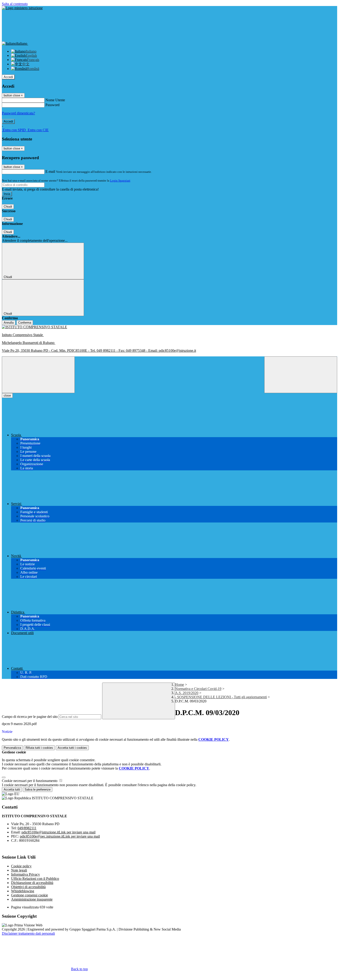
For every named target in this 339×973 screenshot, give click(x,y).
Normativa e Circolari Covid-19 (198, 689)
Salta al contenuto (15, 4)
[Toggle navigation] (38, 374)
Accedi (8, 77)
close (7, 395)
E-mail (50, 171)
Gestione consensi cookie (29, 895)
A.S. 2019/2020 (186, 693)
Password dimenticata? (18, 113)
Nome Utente (55, 100)
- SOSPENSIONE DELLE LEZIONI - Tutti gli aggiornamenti (221, 697)
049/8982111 (27, 828)
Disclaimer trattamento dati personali (28, 933)
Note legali (19, 870)
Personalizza (12, 747)
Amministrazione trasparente (32, 899)
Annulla (9, 322)
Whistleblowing (22, 891)
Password (52, 105)
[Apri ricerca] (300, 374)
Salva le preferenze (38, 789)
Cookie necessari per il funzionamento (30, 781)
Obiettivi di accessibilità (28, 887)
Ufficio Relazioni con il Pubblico (35, 878)
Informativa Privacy (25, 874)
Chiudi (8, 206)
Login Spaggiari (120, 180)
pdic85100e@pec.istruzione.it (60, 836)
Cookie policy (21, 866)
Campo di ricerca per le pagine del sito (30, 717)
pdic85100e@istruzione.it (58, 832)
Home (179, 684)
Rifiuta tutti (39, 747)
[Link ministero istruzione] (22, 8)
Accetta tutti (72, 747)
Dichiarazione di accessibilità (32, 883)
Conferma (24, 322)
